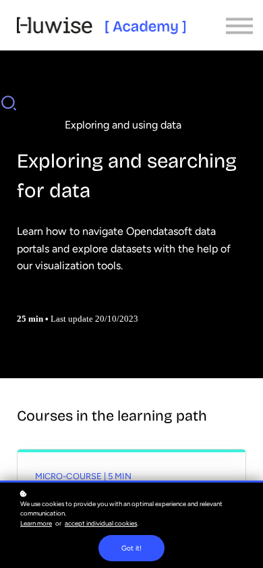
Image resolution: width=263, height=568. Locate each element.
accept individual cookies (101, 523)
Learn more (36, 523)
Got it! (131, 548)
